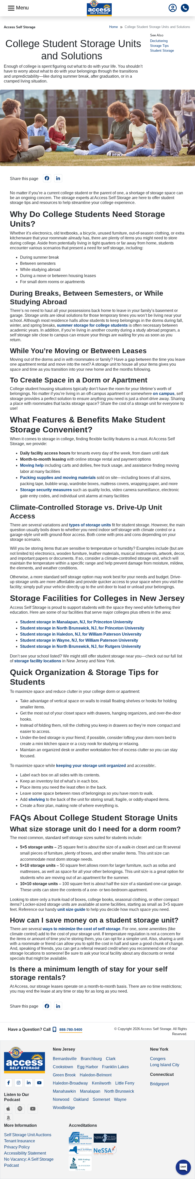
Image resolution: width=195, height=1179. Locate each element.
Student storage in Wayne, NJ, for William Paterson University (79, 640)
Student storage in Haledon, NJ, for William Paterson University (80, 634)
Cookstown (63, 1067)
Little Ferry (124, 1083)
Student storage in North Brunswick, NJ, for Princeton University (82, 628)
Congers (158, 1059)
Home (113, 27)
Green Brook (64, 1075)
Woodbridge (64, 1107)
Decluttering (159, 41)
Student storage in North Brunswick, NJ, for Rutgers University (80, 646)
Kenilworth (101, 1083)
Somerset (101, 1099)
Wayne (120, 1099)
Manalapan (90, 1091)
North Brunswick (119, 1091)
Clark (111, 1059)
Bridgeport (159, 1084)
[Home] (99, 8)
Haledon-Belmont (95, 1075)
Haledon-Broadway (70, 1083)
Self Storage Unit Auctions (27, 1135)
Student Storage (162, 50)
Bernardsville (65, 1059)
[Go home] (24, 1060)
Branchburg (91, 1059)
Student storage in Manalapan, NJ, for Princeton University (77, 622)
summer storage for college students (92, 325)
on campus (163, 393)
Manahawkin (64, 1091)
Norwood (61, 1099)
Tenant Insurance (19, 1141)
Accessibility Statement (25, 1153)
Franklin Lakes (115, 1067)
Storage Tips (159, 46)
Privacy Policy (17, 1147)
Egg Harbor (87, 1067)
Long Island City (164, 1065)
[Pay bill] (173, 8)
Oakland (81, 1099)
